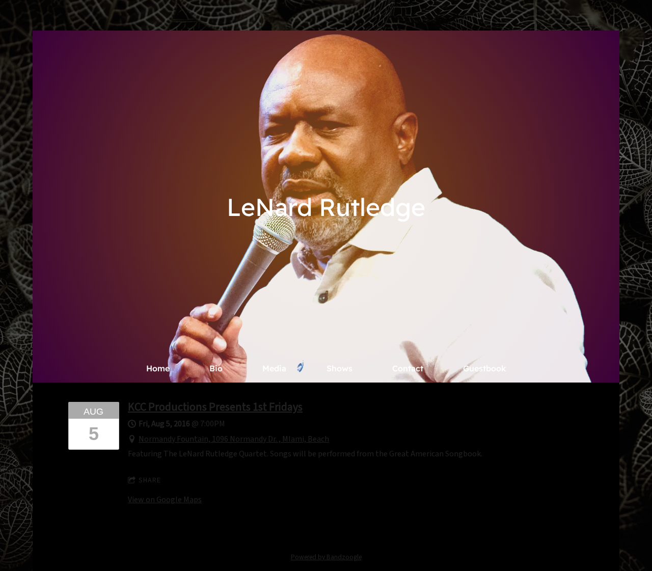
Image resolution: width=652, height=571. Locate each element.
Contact (407, 368)
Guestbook (484, 368)
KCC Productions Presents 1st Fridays (215, 407)
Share (150, 480)
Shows (339, 368)
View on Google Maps (165, 499)
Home (158, 368)
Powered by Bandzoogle (326, 557)
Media (274, 368)
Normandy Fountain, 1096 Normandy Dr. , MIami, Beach (234, 439)
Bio (216, 368)
